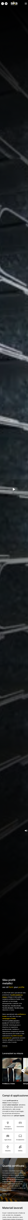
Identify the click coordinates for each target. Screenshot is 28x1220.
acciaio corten (19, 1008)
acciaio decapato (8, 1008)
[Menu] (25, 3)
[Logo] (14, 4)
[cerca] (2, 3)
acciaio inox (6, 1005)
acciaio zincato (16, 1005)
